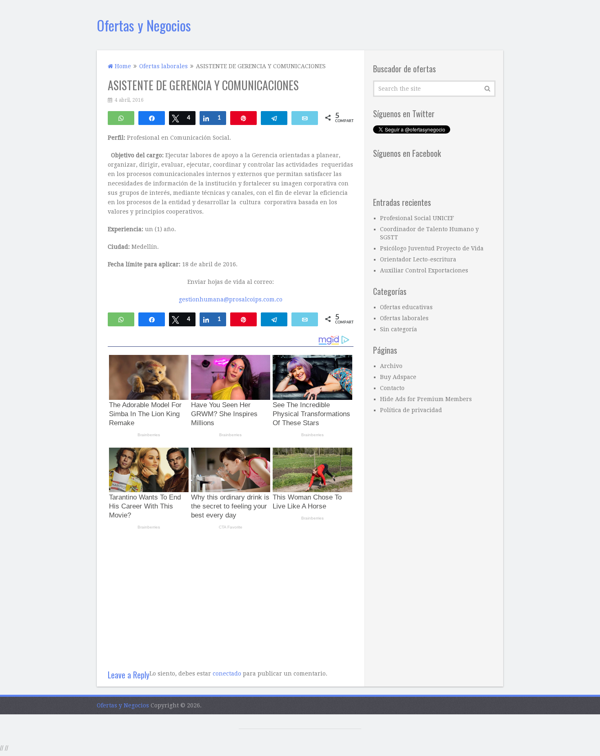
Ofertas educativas (406, 307)
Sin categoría (398, 329)
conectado (227, 673)
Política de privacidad (411, 410)
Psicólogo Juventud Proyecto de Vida (432, 248)
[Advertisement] (230, 596)
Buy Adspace (398, 377)
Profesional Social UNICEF (417, 218)
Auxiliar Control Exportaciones (424, 270)
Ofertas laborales (404, 318)
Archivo (391, 366)
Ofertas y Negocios (144, 25)
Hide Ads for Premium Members (426, 399)
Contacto (392, 388)
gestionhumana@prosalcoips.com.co (230, 299)
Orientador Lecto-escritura (418, 259)
